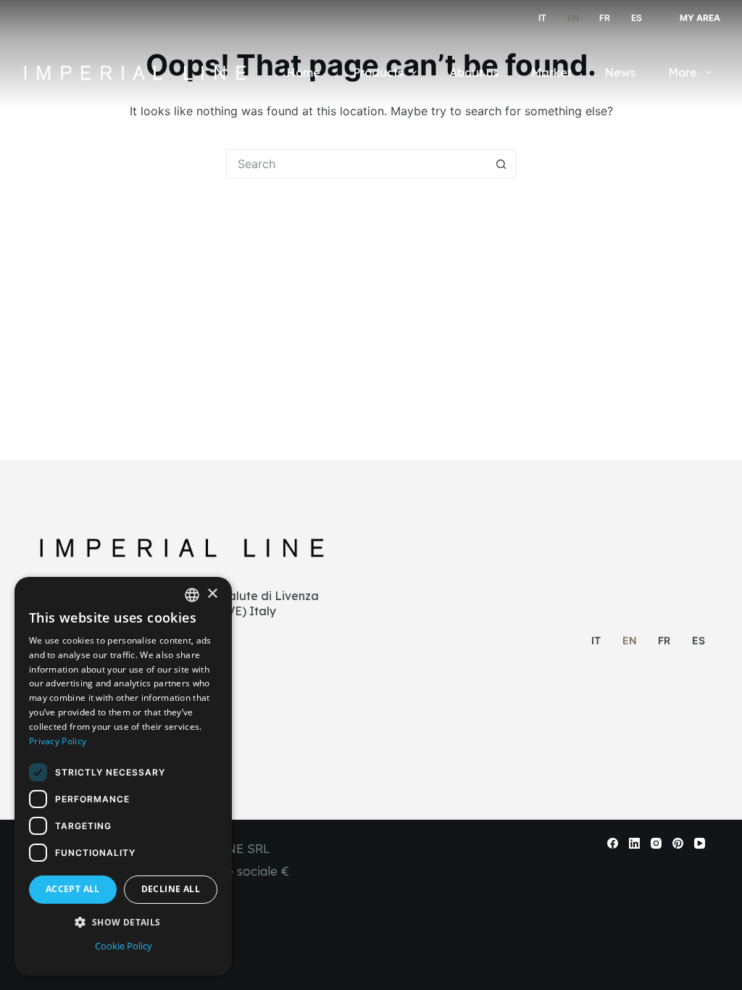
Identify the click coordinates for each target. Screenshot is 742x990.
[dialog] (123, 776)
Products (378, 72)
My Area (700, 17)
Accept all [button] (73, 889)
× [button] (212, 593)
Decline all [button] (170, 889)
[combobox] (192, 595)
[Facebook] (612, 843)
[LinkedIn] (634, 843)
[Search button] (501, 163)
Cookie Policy (123, 945)
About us (474, 72)
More (682, 72)
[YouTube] (699, 843)
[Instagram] (656, 843)
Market (551, 72)
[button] (123, 922)
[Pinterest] (677, 843)
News (619, 72)
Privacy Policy (57, 741)
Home (303, 72)
